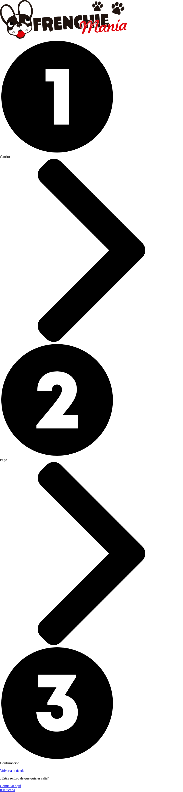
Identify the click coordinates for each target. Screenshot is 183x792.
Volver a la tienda (12, 771)
